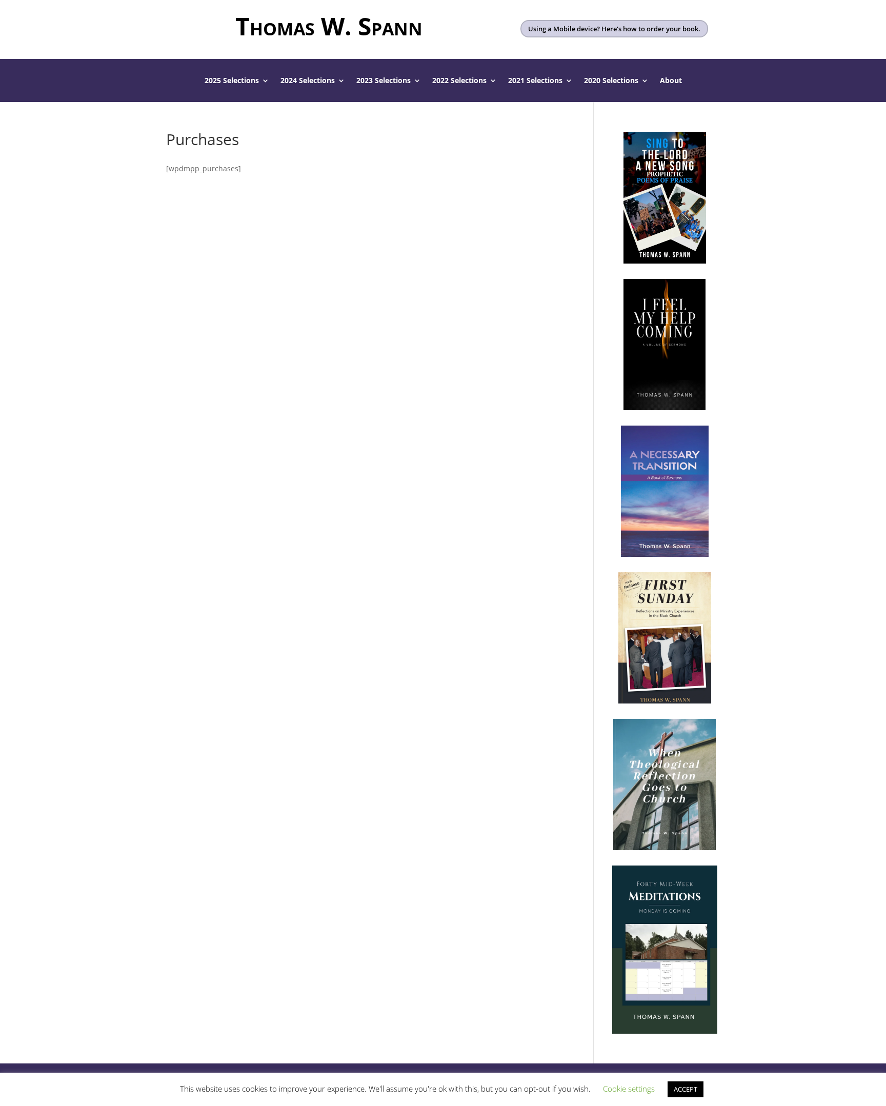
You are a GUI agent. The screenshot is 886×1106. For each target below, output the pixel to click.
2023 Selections (383, 81)
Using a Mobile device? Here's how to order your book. (614, 28)
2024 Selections (307, 81)
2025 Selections (232, 81)
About (671, 81)
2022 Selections (459, 81)
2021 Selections (535, 81)
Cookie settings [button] (629, 1088)
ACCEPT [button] (685, 1089)
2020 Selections (611, 81)
